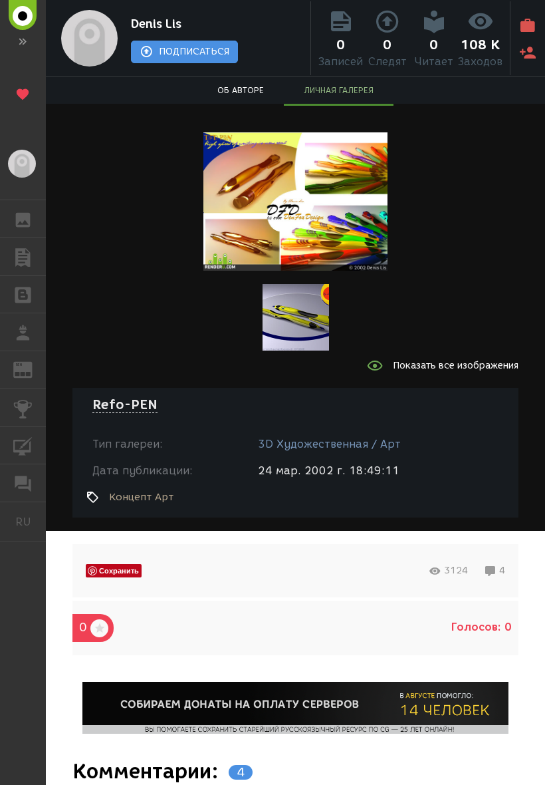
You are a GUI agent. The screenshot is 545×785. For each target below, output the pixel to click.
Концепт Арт (141, 497)
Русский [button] (30, 521)
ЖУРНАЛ (31, 369)
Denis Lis (156, 24)
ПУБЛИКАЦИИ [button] (23, 256)
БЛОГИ (23, 294)
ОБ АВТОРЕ (240, 90)
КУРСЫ (23, 445)
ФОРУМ (23, 483)
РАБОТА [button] (23, 332)
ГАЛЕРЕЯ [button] (23, 218)
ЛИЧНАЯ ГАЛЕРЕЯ (339, 90)
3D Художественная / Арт (329, 444)
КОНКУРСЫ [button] (23, 407)
